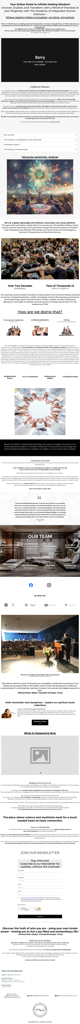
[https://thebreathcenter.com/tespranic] (40, 330)
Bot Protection (22, 904)
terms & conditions (31, 897)
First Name (21, 870)
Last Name (21, 877)
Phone (19, 891)
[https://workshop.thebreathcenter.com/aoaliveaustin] (13, 330)
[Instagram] (49, 585)
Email (20, 884)
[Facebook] (31, 585)
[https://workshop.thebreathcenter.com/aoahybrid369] (67, 330)
